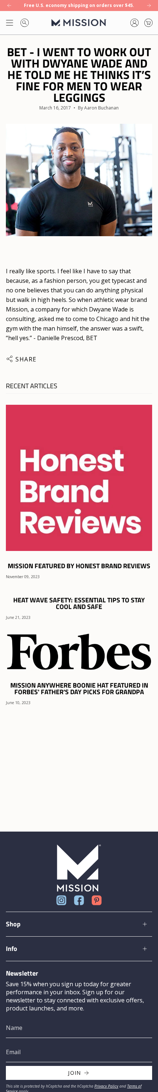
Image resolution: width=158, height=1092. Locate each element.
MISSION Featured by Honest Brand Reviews (79, 566)
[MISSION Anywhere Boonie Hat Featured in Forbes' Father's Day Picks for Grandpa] (79, 651)
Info (11, 949)
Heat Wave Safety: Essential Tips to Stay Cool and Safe (79, 603)
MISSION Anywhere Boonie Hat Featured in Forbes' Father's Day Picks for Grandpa (79, 688)
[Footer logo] (79, 868)
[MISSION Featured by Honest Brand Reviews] (79, 478)
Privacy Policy (106, 1086)
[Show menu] (9, 22)
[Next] (149, 5)
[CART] (148, 22)
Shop (13, 924)
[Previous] (9, 5)
